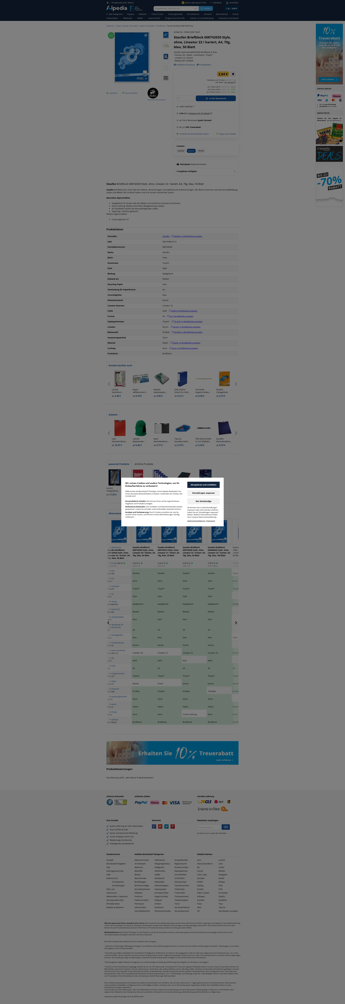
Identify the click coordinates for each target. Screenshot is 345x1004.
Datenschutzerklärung (196, 521)
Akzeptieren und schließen (203, 484)
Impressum (210, 521)
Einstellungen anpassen (203, 493)
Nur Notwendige (203, 501)
